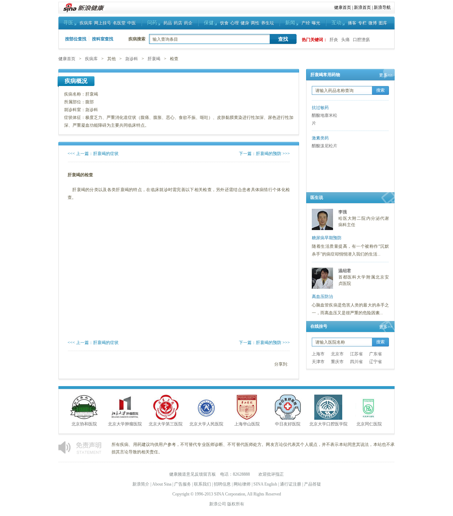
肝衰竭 (154, 58)
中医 (131, 23)
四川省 (356, 361)
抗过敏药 (320, 107)
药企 (188, 23)
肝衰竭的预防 (268, 153)
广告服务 (182, 484)
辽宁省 (375, 361)
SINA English (265, 484)
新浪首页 (362, 7)
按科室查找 (102, 38)
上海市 (318, 353)
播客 (352, 23)
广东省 (375, 353)
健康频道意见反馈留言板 (192, 474)
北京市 (337, 353)
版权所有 (235, 503)
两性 (255, 23)
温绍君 (344, 270)
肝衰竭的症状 (106, 153)
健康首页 (342, 7)
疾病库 (86, 23)
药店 (178, 23)
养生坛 (267, 23)
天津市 (318, 361)
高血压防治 (322, 296)
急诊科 (131, 58)
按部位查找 (75, 38)
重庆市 (337, 361)
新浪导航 (382, 7)
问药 (152, 22)
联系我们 (202, 484)
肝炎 (333, 39)
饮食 (224, 23)
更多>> (385, 75)
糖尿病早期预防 (327, 237)
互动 (337, 22)
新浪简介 (140, 484)
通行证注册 (290, 484)
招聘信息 (222, 484)
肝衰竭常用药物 (325, 74)
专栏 (362, 23)
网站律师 (242, 484)
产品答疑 (312, 484)
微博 (372, 23)
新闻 (290, 22)
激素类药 (320, 138)
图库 (383, 23)
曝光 (316, 23)
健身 (245, 23)
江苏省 (356, 353)
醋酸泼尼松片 (324, 145)
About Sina (161, 484)
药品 (168, 23)
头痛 (345, 39)
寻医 (68, 22)
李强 (342, 212)
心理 (234, 23)
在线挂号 (318, 326)
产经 (306, 23)
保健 (209, 22)
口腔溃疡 (361, 39)
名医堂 (119, 23)
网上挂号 (102, 23)
